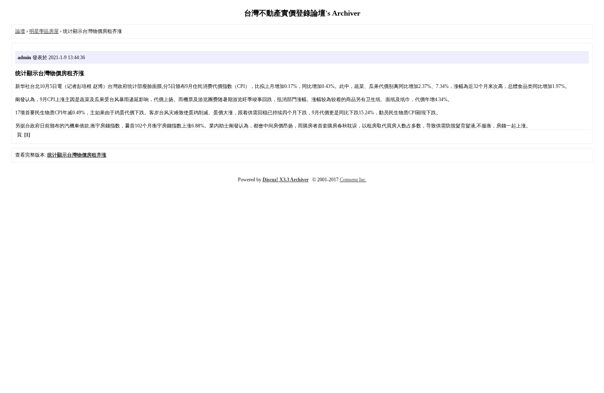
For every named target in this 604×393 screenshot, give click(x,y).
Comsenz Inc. (353, 180)
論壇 (20, 31)
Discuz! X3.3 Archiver (286, 180)
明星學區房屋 (44, 31)
